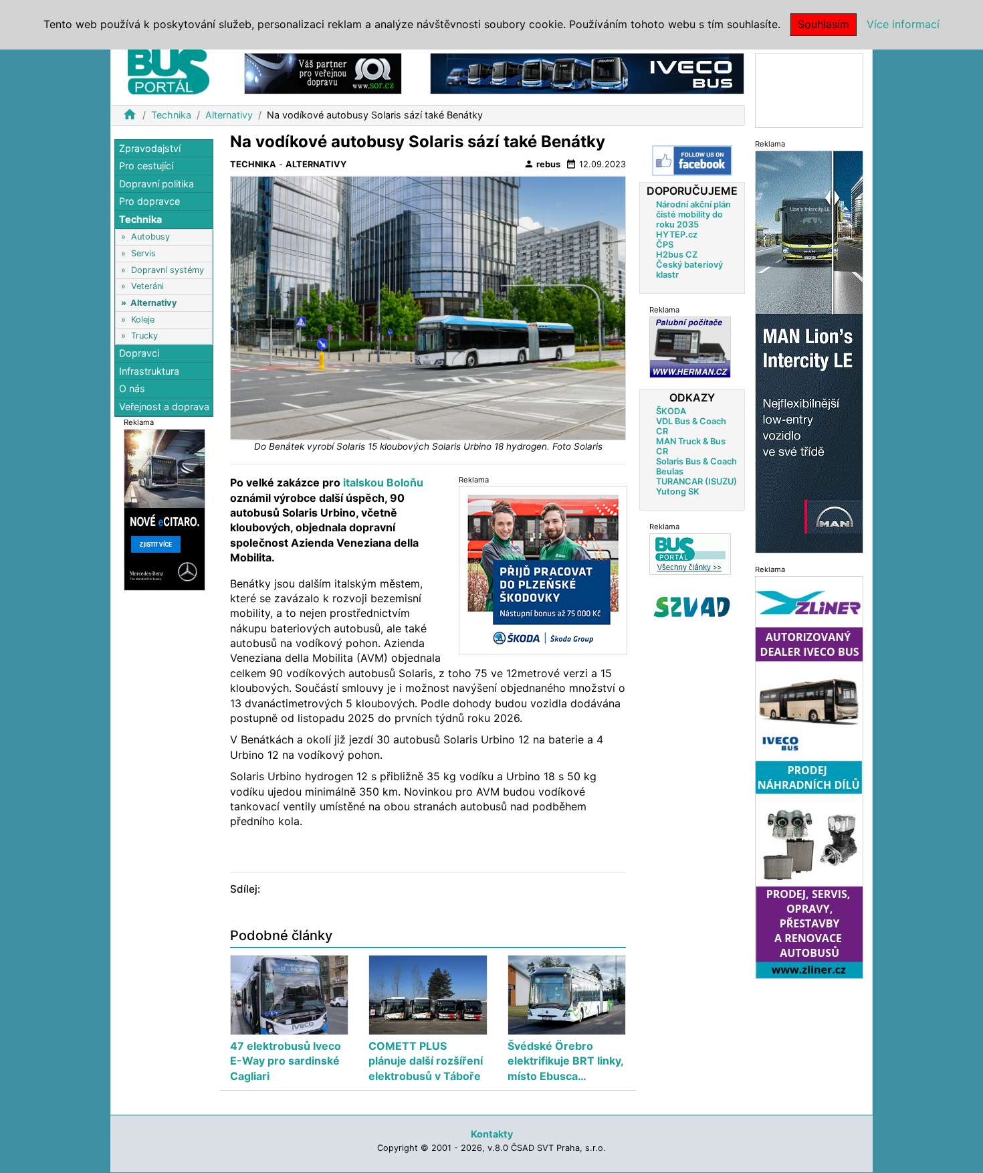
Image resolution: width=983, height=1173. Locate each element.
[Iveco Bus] (587, 73)
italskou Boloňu (381, 482)
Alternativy (229, 114)
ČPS (664, 245)
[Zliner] (809, 777)
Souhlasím (823, 24)
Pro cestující (146, 166)
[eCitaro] (164, 509)
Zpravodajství (150, 148)
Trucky (144, 336)
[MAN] (809, 351)
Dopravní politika (156, 183)
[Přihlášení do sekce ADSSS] (692, 606)
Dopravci (139, 353)
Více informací (903, 24)
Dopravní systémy (167, 270)
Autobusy (150, 237)
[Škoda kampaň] (543, 569)
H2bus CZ (676, 255)
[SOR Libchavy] (323, 73)
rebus (542, 164)
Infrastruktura (149, 371)
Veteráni (147, 287)
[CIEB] (809, 89)
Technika (171, 114)
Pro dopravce (149, 201)
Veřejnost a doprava (164, 406)
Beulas (669, 471)
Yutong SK (677, 491)
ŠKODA (671, 411)
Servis (143, 253)
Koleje (142, 319)
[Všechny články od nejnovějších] (690, 554)
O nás (132, 389)
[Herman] (690, 347)
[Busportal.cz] (168, 69)
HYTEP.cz (676, 235)
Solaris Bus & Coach (696, 461)
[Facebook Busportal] (692, 160)
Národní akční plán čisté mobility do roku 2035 (693, 214)
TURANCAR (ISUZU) (696, 481)
